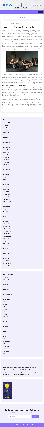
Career (5, 287)
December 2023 (7, 199)
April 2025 (6, 162)
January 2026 (7, 140)
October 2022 (7, 233)
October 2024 (7, 174)
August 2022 (7, 238)
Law (5, 329)
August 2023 (7, 209)
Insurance (6, 326)
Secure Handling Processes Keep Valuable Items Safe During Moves (18, 374)
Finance (6, 306)
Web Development (8, 353)
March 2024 (6, 191)
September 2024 (7, 177)
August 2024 (7, 179)
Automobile (6, 279)
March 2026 (6, 135)
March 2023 (6, 221)
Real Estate (6, 334)
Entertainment (7, 299)
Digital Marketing (8, 294)
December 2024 (7, 169)
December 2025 (7, 142)
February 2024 (7, 194)
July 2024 (6, 182)
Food (5, 311)
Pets (5, 331)
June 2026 (6, 127)
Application (6, 277)
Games (5, 314)
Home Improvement (8, 324)
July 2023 (6, 211)
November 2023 (7, 201)
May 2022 (6, 243)
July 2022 (6, 241)
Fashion (5, 302)
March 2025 (6, 164)
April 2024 (6, 189)
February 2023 (7, 224)
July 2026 (6, 125)
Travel (5, 348)
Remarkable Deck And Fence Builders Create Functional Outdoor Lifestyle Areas (21, 369)
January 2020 (7, 265)
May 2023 (6, 216)
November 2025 (7, 145)
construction (7, 289)
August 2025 (7, 152)
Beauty (5, 282)
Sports (5, 343)
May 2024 (6, 187)
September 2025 (7, 150)
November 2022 (7, 231)
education (6, 297)
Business (6, 284)
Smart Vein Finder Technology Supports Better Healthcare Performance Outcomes (21, 367)
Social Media (7, 341)
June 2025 (6, 157)
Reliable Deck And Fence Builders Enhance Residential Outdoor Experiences (20, 365)
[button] (40, 12)
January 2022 (7, 246)
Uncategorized (7, 351)
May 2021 (6, 251)
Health (5, 319)
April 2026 (6, 132)
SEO (5, 336)
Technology (6, 346)
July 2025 (6, 154)
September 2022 (7, 236)
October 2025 (7, 147)
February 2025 (7, 167)
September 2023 (7, 206)
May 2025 (6, 159)
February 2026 (7, 137)
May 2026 (6, 130)
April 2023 (6, 219)
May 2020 (6, 258)
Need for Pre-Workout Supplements (18, 26)
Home (20, 17)
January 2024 (7, 196)
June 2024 (6, 184)
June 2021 (6, 248)
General (6, 316)
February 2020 (7, 263)
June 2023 (6, 214)
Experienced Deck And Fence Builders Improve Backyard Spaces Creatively (20, 372)
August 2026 (7, 122)
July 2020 (6, 256)
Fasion (5, 304)
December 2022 (7, 228)
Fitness (23, 17)
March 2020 (6, 261)
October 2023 (7, 204)
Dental (5, 292)
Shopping (6, 339)
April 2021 (6, 253)
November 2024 (7, 172)
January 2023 (7, 226)
